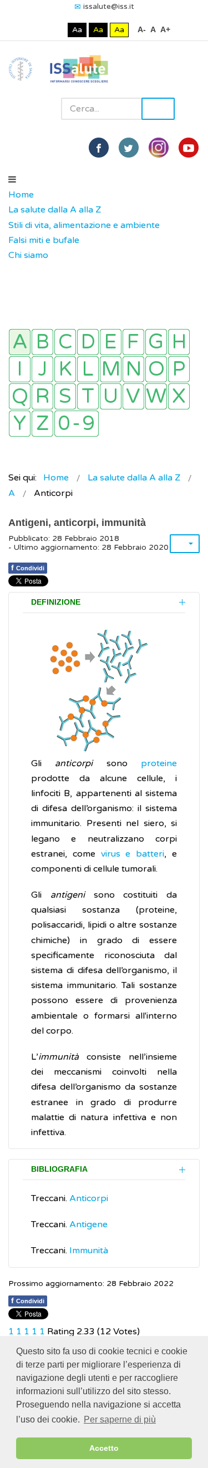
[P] (179, 369)
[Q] (19, 396)
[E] (110, 342)
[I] (19, 369)
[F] (133, 342)
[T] (88, 396)
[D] (88, 342)
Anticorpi (88, 1198)
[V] (133, 396)
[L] (88, 369)
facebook (99, 147)
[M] (110, 369)
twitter (129, 147)
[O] (156, 369)
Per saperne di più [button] (120, 1419)
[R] (42, 396)
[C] (65, 342)
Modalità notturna (57, 30)
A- (142, 29)
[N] (133, 369)
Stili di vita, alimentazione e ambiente (84, 225)
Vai (158, 109)
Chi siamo (28, 255)
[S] (65, 396)
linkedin (159, 147)
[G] (156, 342)
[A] (19, 342)
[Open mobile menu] (12, 179)
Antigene (88, 1224)
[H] (179, 342)
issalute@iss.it (108, 6)
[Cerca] (13, 270)
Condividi (27, 567)
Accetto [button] (104, 1448)
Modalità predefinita (40, 30)
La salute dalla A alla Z (54, 209)
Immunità (88, 1250)
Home (21, 194)
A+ (165, 29)
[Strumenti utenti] (185, 543)
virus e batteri (133, 853)
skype (188, 147)
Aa (77, 29)
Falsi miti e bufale (43, 240)
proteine (159, 763)
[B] (42, 342)
